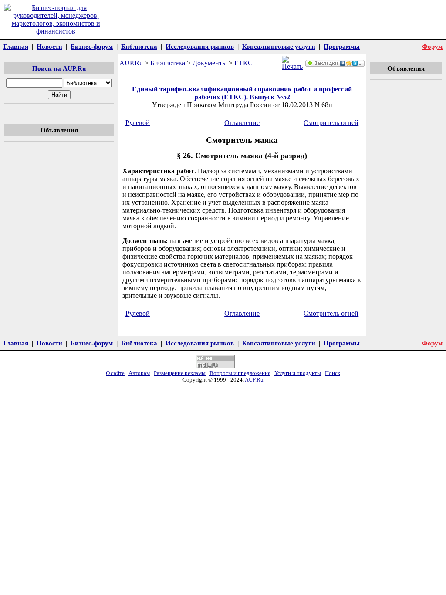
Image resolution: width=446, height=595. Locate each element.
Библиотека (139, 46)
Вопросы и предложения (239, 373)
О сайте (115, 373)
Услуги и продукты (297, 373)
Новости (49, 46)
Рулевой (137, 122)
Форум (432, 46)
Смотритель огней (331, 122)
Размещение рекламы (180, 373)
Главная (15, 46)
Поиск (332, 373)
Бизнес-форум (92, 46)
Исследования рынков (200, 46)
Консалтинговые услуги (278, 46)
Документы (210, 63)
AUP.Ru (131, 63)
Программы (342, 46)
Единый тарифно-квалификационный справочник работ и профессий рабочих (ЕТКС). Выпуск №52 (242, 93)
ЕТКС (243, 63)
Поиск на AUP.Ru (59, 68)
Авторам (139, 373)
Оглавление (242, 122)
